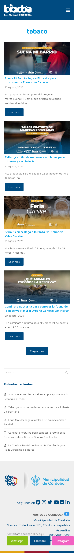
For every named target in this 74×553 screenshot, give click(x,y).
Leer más (14, 112)
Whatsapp (17, 541)
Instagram (63, 541)
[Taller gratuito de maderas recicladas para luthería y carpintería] (37, 137)
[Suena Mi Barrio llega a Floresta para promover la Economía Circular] (37, 58)
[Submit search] (66, 373)
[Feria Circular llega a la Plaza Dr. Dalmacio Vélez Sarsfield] (37, 212)
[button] (68, 10)
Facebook (40, 541)
